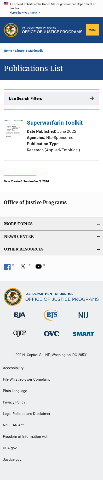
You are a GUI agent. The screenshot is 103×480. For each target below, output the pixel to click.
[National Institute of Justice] (83, 318)
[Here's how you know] (51, 8)
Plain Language (15, 391)
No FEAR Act (13, 425)
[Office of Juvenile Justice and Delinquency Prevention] (19, 338)
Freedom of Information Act (25, 436)
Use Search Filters (25, 98)
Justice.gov (12, 459)
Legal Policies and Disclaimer (26, 414)
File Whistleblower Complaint (26, 379)
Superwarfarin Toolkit (55, 122)
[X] (24, 268)
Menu (92, 30)
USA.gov (10, 448)
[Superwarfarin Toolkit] (13, 133)
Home (8, 50)
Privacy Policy (14, 402)
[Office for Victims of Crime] (51, 337)
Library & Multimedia (29, 50)
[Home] (52, 30)
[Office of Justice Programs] (11, 30)
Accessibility (13, 368)
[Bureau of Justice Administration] (19, 318)
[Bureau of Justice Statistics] (51, 321)
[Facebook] (9, 268)
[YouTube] (40, 268)
